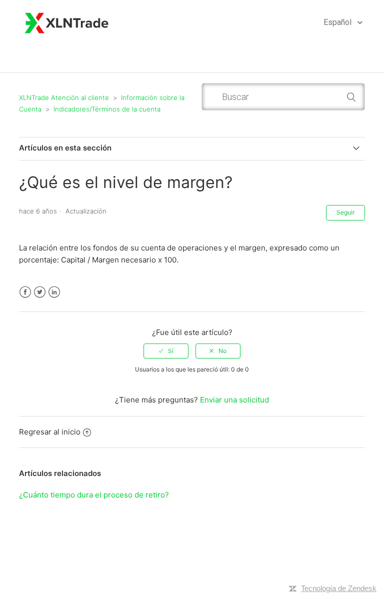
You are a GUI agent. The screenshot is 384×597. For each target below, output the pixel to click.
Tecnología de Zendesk (338, 588)
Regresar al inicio (49, 431)
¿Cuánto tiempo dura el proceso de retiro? (94, 495)
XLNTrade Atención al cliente (64, 98)
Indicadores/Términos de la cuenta (107, 109)
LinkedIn (54, 292)
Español (339, 22)
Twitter (40, 292)
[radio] (166, 351)
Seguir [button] (345, 212)
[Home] (67, 21)
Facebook (25, 292)
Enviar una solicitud (234, 399)
